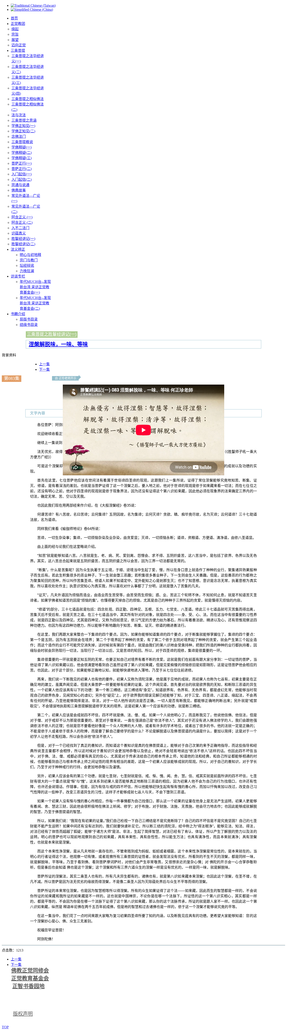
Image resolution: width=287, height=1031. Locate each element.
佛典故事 (18, 190)
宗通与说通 (20, 185)
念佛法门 (18, 136)
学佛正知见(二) (23, 131)
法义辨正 (18, 249)
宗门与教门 (29, 260)
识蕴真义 (18, 233)
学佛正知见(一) (23, 126)
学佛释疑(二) (21, 153)
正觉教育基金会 (30, 978)
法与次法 (18, 115)
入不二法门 (20, 228)
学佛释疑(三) (21, 158)
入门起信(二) (21, 179)
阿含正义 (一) (22, 217)
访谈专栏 (18, 276)
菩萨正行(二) (21, 169)
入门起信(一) (21, 174)
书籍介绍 (18, 314)
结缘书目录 (29, 325)
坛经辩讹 (27, 265)
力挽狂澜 (27, 271)
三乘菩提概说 (22, 142)
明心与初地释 (30, 255)
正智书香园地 (28, 986)
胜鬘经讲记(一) (23, 239)
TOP (5, 1027)
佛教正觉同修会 (30, 970)
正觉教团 (18, 24)
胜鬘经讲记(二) (23, 244)
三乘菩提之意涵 (24, 120)
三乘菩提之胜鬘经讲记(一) (51, 334)
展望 (15, 40)
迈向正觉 (18, 45)
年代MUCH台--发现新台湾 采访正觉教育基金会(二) (35, 303)
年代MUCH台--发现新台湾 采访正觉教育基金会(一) (35, 287)
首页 (14, 18)
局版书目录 (29, 319)
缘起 (15, 29)
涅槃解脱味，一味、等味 (58, 344)
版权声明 (23, 1013)
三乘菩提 (18, 50)
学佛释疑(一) (21, 147)
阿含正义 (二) (22, 222)
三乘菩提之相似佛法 (27, 99)
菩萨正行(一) (21, 163)
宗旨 (15, 34)
